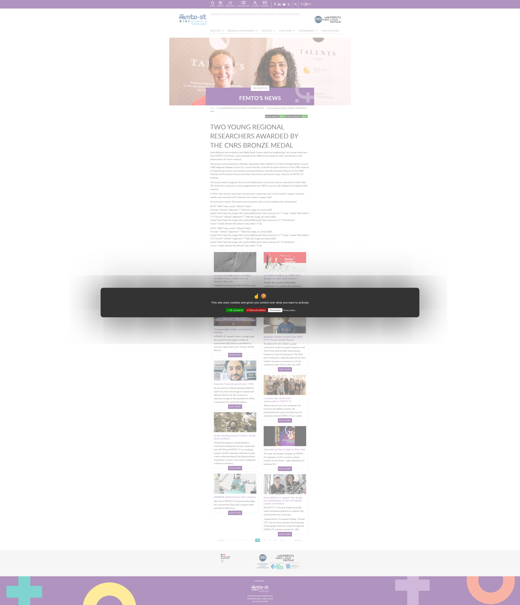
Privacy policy (289, 310)
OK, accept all (236, 310)
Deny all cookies (257, 310)
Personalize (275, 310)
